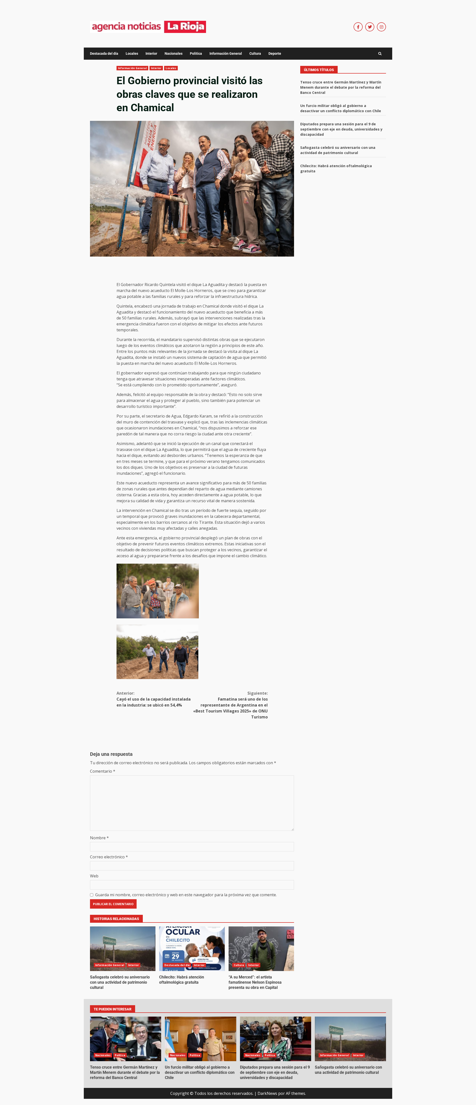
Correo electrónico (109, 857)
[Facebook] (358, 26)
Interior (151, 53)
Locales (132, 53)
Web (94, 876)
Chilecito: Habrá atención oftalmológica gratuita (192, 948)
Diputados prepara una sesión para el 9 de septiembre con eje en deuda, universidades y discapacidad (341, 129)
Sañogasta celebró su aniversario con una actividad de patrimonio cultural (122, 948)
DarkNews (267, 1093)
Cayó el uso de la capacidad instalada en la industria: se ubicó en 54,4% (154, 699)
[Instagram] (381, 26)
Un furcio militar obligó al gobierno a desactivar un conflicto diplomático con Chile (200, 1039)
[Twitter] (369, 26)
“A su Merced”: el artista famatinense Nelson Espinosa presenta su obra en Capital (261, 948)
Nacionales (173, 53)
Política (196, 53)
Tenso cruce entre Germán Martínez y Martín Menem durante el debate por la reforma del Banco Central (340, 87)
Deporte (274, 53)
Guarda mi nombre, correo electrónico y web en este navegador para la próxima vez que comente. (186, 894)
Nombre (99, 838)
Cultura (255, 53)
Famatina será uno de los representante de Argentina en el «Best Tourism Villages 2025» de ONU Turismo (230, 705)
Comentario (102, 771)
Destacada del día (104, 53)
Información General (225, 53)
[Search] (380, 53)
